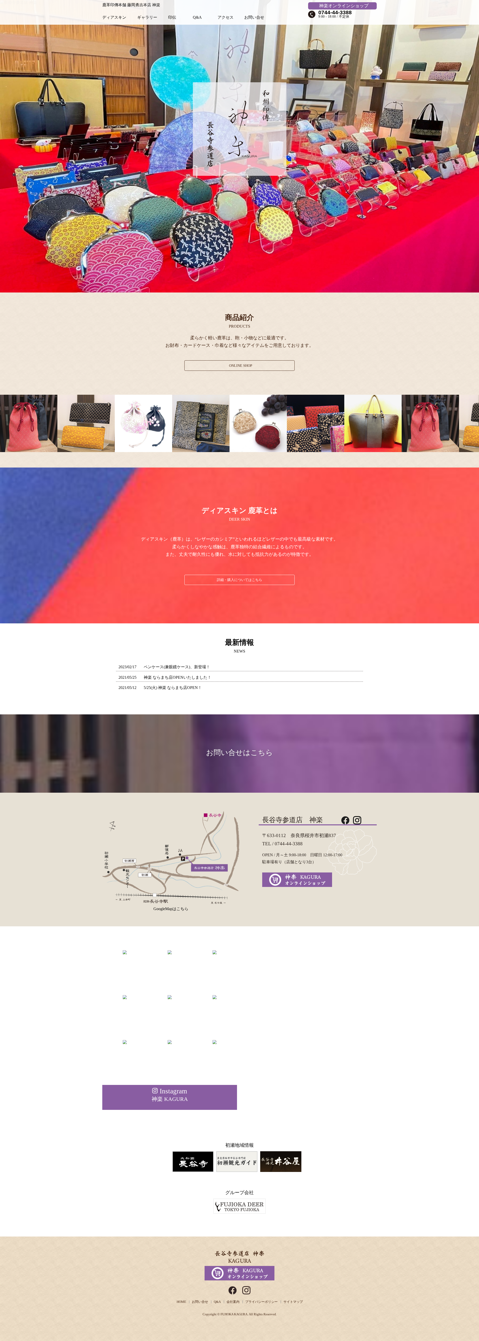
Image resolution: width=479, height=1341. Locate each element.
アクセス (226, 17)
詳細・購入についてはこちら (239, 580)
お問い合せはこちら (239, 753)
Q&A (197, 17)
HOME (181, 1302)
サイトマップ (293, 1302)
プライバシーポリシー (261, 1302)
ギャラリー (147, 17)
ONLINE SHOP (240, 366)
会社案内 (233, 1302)
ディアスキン (114, 17)
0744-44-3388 (335, 12)
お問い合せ (254, 17)
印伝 (172, 17)
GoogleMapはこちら (170, 909)
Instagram (170, 1094)
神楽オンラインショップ (343, 5)
